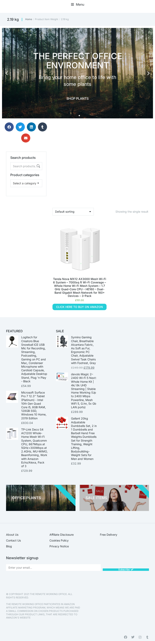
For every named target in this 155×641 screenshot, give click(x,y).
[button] (77, 4)
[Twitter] (132, 637)
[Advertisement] (26, 216)
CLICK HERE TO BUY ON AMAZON (79, 307)
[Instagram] (140, 637)
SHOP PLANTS (77, 98)
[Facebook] (125, 637)
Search (38, 166)
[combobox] (26, 183)
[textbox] (24, 183)
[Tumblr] (147, 637)
